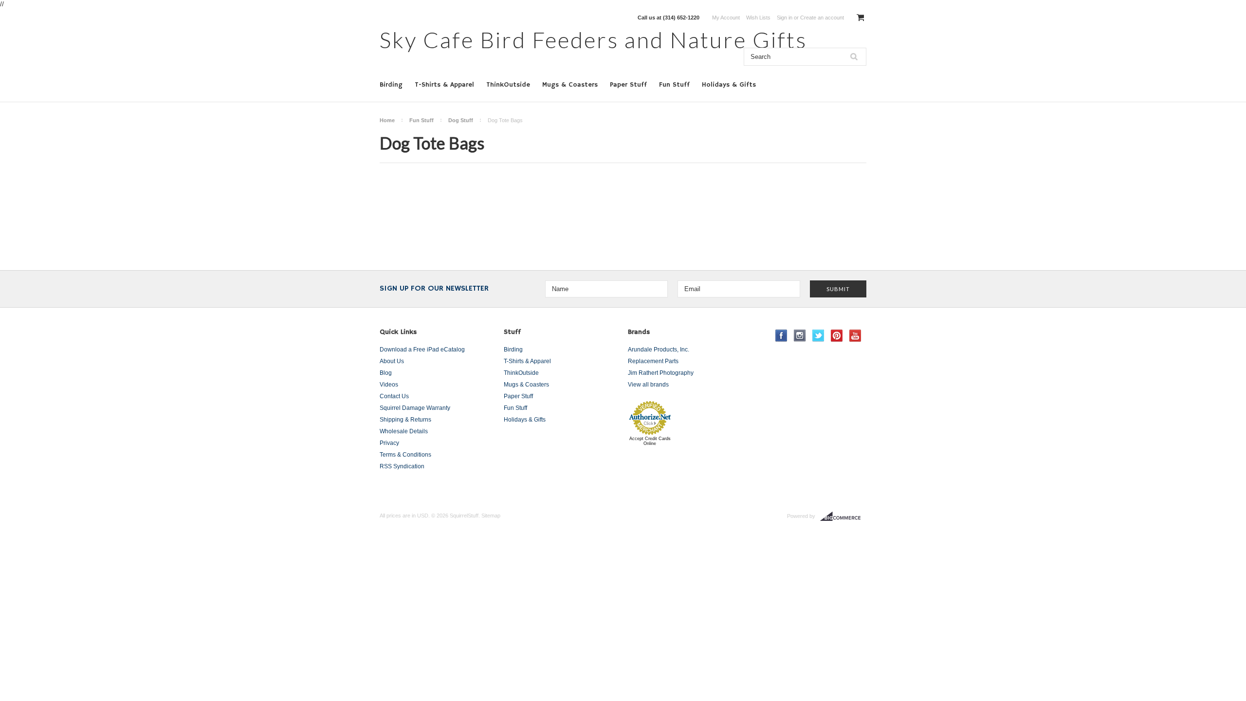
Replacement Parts (653, 361)
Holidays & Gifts (729, 84)
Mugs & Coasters (570, 84)
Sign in (784, 17)
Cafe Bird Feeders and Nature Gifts (593, 39)
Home (387, 120)
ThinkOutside (508, 84)
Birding (391, 84)
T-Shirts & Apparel (444, 84)
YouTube (855, 336)
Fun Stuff (674, 84)
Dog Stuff (460, 120)
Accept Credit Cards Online (650, 441)
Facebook (781, 336)
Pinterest (837, 336)
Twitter (818, 336)
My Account (726, 17)
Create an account (822, 17)
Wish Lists (758, 17)
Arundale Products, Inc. (658, 349)
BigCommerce (843, 516)
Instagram (800, 336)
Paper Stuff (628, 84)
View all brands (648, 384)
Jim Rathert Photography (661, 372)
